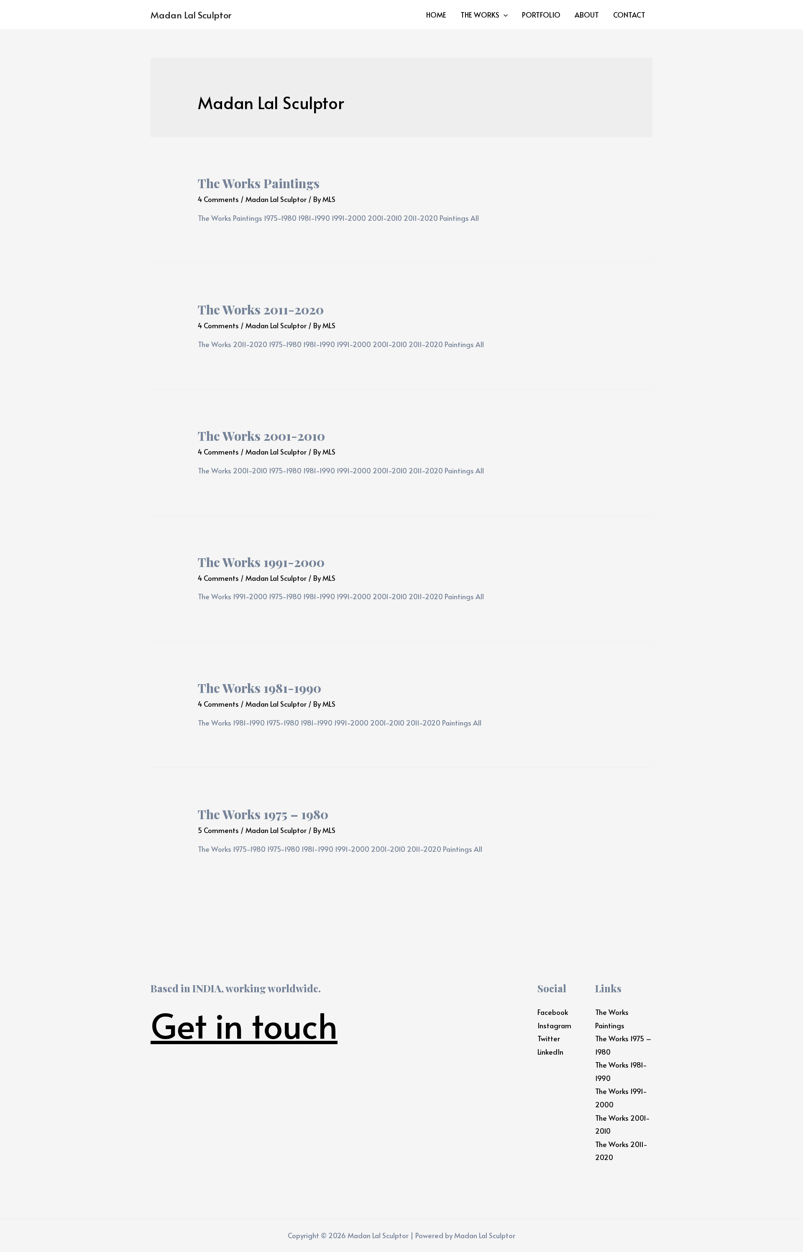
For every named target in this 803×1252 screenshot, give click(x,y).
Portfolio (541, 15)
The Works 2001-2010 (261, 435)
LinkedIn (550, 1052)
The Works (479, 15)
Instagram (554, 1025)
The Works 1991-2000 (261, 562)
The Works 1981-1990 (259, 688)
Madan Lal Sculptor (191, 14)
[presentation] (503, 14)
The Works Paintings (259, 183)
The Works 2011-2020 (261, 309)
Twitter (548, 1038)
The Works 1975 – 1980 (263, 814)
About (587, 15)
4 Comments (218, 199)
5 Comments (218, 830)
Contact (629, 15)
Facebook (552, 1012)
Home (436, 15)
